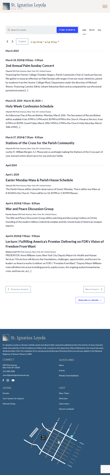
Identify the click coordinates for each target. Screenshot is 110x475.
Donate (6, 393)
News (61, 365)
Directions (63, 398)
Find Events (67, 30)
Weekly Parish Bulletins (69, 375)
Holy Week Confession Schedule (29, 106)
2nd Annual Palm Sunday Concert (30, 66)
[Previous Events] (7, 41)
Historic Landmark (66, 409)
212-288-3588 (9, 371)
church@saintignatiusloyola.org (16, 375)
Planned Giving (9, 404)
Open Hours (64, 404)
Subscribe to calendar (88, 300)
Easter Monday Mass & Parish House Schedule (39, 180)
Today (22, 41)
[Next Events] (12, 41)
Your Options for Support (13, 398)
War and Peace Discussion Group (30, 209)
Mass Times (64, 393)
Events (62, 370)
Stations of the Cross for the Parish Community (40, 143)
